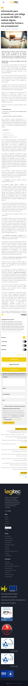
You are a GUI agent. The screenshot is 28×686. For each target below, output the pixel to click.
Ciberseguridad (8, 527)
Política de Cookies (8, 568)
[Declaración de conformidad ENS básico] (14, 643)
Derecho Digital (8, 542)
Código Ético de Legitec (9, 574)
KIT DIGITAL (7, 553)
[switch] (25, 341)
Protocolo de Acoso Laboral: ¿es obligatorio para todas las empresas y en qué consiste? (18, 450)
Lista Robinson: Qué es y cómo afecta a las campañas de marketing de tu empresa (14, 441)
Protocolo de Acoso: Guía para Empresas (8, 444)
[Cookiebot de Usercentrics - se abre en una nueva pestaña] (21, 315)
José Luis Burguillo (5, 463)
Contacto (6, 530)
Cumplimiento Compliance (10, 544)
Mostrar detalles (20, 355)
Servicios (6, 519)
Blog (6, 525)
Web (3, 400)
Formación (7, 521)
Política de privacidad (16, 419)
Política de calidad (8, 576)
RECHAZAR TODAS (14, 369)
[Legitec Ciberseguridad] (14, 629)
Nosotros (7, 517)
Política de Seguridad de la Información (12, 566)
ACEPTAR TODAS (14, 359)
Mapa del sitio (7, 572)
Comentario (5, 377)
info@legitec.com (15, 415)
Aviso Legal (7, 561)
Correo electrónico (6, 394)
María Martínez (15, 29)
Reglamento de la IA (23, 474)
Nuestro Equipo (8, 536)
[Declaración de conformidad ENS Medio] (14, 614)
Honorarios (7, 523)
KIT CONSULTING (8, 555)
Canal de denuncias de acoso (10, 570)
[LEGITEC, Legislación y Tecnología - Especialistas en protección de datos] (14, 2)
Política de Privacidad (9, 564)
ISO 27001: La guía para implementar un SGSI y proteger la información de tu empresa (16, 437)
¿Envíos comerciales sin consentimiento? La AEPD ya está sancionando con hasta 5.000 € (17, 459)
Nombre (4, 388)
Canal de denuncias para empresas (11, 551)
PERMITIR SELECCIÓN (14, 364)
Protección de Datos (9, 538)
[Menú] (3, 2)
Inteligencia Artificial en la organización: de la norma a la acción (12, 434)
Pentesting (7, 549)
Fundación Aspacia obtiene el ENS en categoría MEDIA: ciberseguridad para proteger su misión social (17, 431)
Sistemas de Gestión (9, 540)
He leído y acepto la (12, 419)
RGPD (2, 7)
